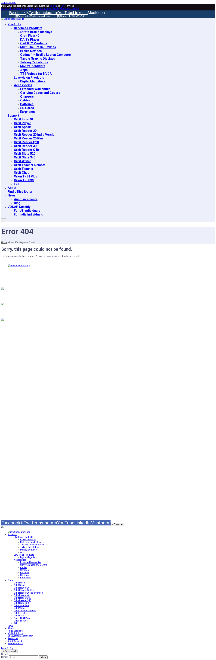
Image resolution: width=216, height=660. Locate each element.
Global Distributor (126, 367)
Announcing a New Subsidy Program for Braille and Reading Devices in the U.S (40, 8)
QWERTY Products (22, 453)
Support (14, 374)
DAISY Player (18, 446)
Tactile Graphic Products (26, 460)
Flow (63, 6)
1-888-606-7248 (12, 311)
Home (4, 242)
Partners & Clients (21, 409)
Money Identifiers (21, 474)
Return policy (123, 374)
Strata (52, 6)
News (13, 381)
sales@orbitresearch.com (37, 16)
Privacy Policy (124, 388)
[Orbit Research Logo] (19, 532)
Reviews (15, 388)
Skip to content (8, 2)
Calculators (17, 467)
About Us (15, 367)
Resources (16, 395)
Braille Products (20, 439)
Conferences (123, 395)
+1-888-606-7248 (76, 16)
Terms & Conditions (128, 381)
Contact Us (17, 402)
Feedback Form (125, 402)
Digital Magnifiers (21, 504)
